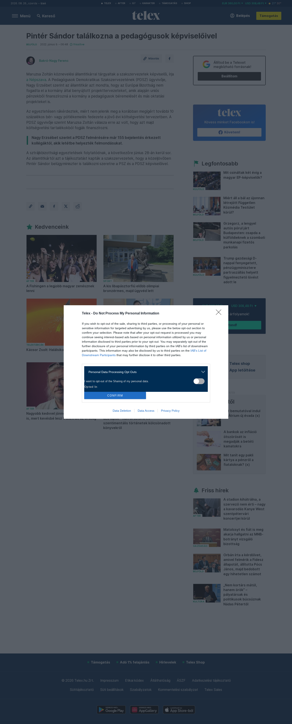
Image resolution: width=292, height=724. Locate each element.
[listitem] (144, 372)
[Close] (220, 314)
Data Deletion (122, 410)
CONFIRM (115, 395)
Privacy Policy (170, 410)
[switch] (199, 381)
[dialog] (146, 362)
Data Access (146, 410)
